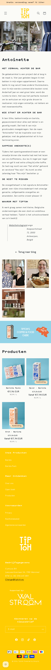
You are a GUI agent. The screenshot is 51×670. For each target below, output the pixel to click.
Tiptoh (20, 661)
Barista (8, 460)
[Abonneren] (43, 629)
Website (13, 225)
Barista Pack (10, 466)
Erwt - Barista (13, 432)
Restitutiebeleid (12, 519)
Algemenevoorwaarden (15, 525)
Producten (10, 496)
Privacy (8, 513)
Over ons (9, 483)
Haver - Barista (37, 388)
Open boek (10, 490)
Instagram (22, 225)
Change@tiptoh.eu (14, 580)
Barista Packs (13, 388)
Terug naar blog (27, 252)
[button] (5, 13)
